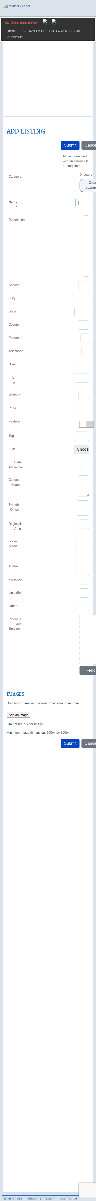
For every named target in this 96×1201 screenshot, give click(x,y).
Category (15, 176)
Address (14, 285)
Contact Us (31, 31)
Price (12, 408)
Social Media (13, 543)
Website (14, 395)
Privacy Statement (41, 1198)
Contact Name (14, 482)
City (13, 298)
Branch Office (14, 507)
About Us (14, 31)
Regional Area (15, 526)
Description (17, 220)
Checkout (15, 37)
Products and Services (15, 624)
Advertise (65, 31)
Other (12, 606)
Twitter (13, 566)
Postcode (15, 338)
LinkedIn (15, 592)
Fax (13, 364)
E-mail (13, 380)
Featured (15, 421)
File (13, 449)
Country (14, 324)
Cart (78, 31)
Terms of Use (12, 1198)
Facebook (16, 579)
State (12, 311)
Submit (70, 145)
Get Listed (49, 31)
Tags (12, 436)
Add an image (18, 715)
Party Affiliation (15, 464)
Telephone (16, 351)
